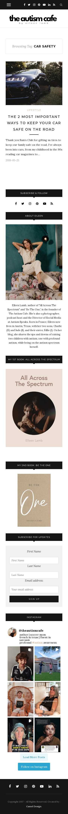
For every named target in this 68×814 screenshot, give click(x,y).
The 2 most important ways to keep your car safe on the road (34, 123)
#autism (37, 642)
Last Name (34, 566)
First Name (34, 551)
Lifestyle (34, 110)
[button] (20, 663)
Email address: (34, 580)
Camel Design (33, 806)
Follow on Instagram (34, 766)
